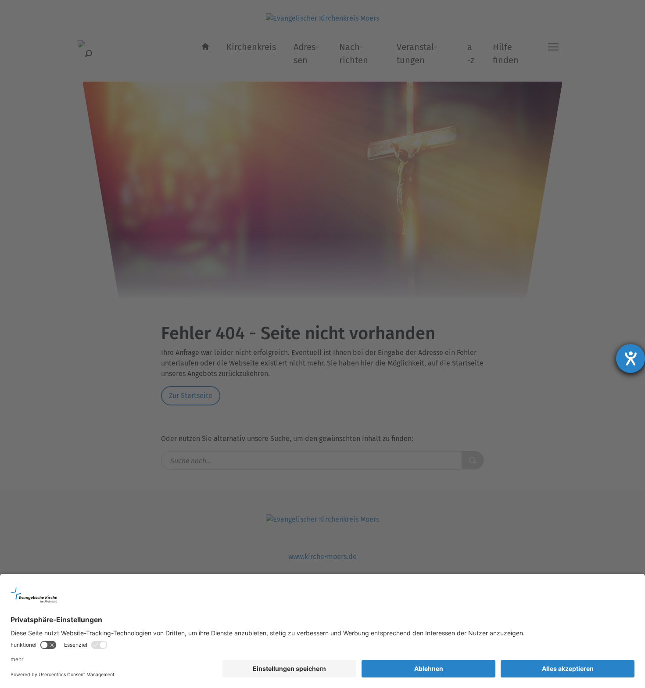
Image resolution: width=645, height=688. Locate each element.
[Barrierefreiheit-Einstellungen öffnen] (630, 358)
